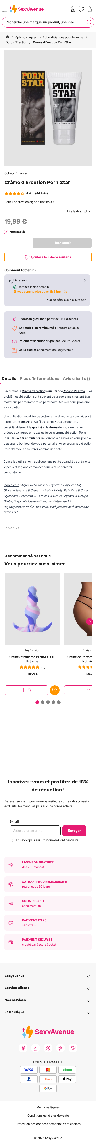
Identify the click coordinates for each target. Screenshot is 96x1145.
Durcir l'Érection (17, 42)
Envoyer (74, 831)
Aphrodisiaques (26, 37)
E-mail (14, 821)
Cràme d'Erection (33, 391)
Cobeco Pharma (15, 173)
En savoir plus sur (47, 840)
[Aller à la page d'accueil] (7, 37)
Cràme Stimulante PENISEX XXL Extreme (32, 659)
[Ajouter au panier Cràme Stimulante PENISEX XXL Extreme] (26, 690)
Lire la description (79, 211)
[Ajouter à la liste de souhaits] (55, 690)
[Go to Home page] (26, 9)
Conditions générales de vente (48, 1115)
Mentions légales (48, 1107)
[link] (73, 9)
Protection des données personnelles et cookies (48, 1124)
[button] (48, 108)
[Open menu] (4, 9)
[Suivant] (89, 621)
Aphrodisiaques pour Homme (63, 37)
